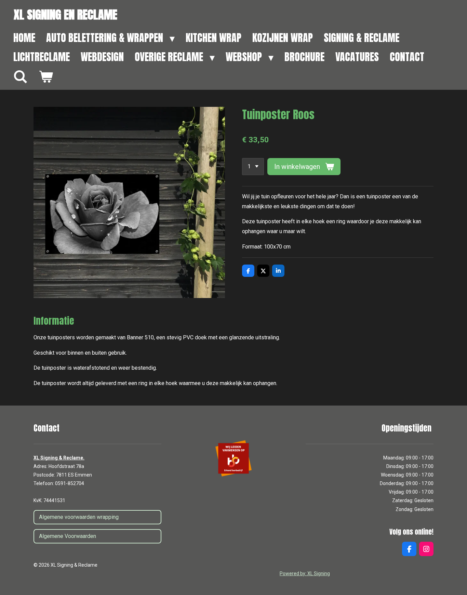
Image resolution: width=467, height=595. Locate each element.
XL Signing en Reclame (65, 14)
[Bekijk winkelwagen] (46, 76)
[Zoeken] (20, 76)
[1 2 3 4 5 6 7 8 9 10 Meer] (253, 166)
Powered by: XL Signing (305, 573)
